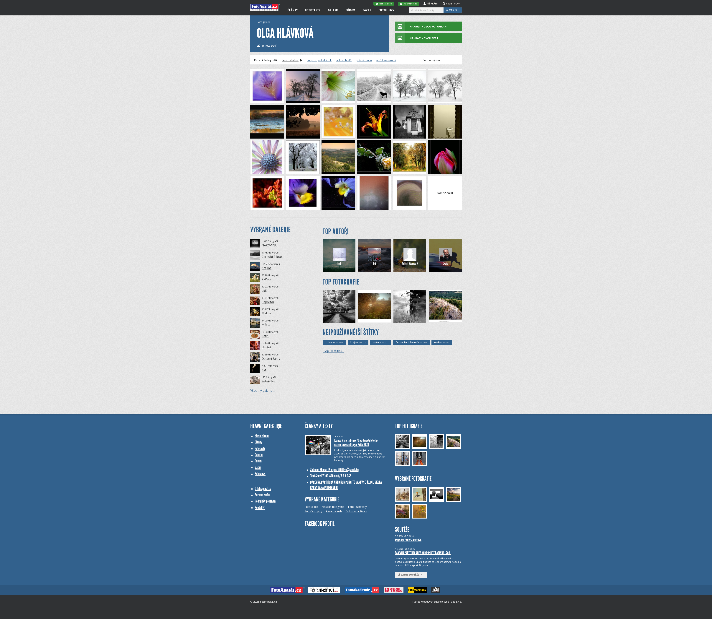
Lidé (264, 291)
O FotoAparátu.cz (356, 511)
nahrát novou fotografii (428, 26)
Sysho (445, 264)
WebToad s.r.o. (453, 601)
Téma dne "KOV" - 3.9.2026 (408, 540)
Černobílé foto (272, 257)
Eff (374, 264)
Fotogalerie (264, 22)
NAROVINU (269, 245)
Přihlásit (433, 3)
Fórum (350, 10)
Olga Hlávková (264, 100)
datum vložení (290, 60)
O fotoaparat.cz (263, 488)
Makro (266, 313)
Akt (264, 370)
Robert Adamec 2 (410, 264)
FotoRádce (311, 506)
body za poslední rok (319, 60)
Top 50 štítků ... (333, 351)
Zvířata (266, 279)
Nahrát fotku (410, 3)
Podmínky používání (265, 501)
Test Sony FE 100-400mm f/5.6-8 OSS (330, 475)
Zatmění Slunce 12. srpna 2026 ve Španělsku (334, 469)
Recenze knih (334, 511)
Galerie (333, 10)
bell (339, 264)
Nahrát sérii (385, 3)
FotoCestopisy (313, 511)
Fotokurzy (386, 10)
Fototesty (312, 10)
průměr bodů (364, 60)
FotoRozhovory (357, 506)
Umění (266, 347)
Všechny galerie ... (262, 391)
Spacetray (334, 319)
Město (266, 325)
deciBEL (404, 319)
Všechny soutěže (409, 574)
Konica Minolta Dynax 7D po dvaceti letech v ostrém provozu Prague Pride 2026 (356, 442)
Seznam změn (262, 494)
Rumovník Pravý (373, 319)
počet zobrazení (386, 60)
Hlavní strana (262, 435)
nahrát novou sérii (424, 38)
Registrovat (454, 3)
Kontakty (260, 507)
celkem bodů (344, 60)
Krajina (266, 268)
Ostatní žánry (271, 359)
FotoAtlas (268, 381)
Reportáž (268, 302)
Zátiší (265, 336)
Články (292, 10)
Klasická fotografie (333, 506)
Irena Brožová (443, 319)
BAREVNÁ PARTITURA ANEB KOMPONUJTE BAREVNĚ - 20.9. (423, 553)
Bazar (366, 10)
